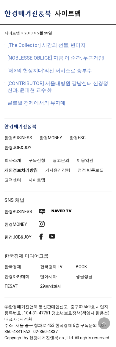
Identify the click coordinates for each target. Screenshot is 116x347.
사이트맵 (68, 13)
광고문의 (61, 160)
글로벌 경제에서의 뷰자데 (36, 103)
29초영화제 (51, 286)
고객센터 (12, 180)
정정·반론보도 (91, 170)
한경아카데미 (16, 276)
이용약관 (85, 160)
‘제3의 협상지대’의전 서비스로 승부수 (49, 70)
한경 (18, 137)
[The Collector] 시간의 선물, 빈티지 (46, 45)
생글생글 (84, 276)
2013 (28, 33)
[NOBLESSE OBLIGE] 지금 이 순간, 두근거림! (55, 58)
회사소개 (12, 160)
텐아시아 (48, 276)
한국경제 (12, 266)
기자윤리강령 (57, 170)
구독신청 (37, 160)
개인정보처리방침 (21, 170)
